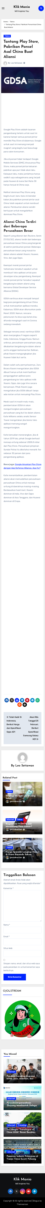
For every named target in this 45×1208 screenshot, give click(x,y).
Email (6, 936)
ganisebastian (16, 801)
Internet (10, 820)
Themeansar (22, 1204)
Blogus (36, 1201)
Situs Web (7, 948)
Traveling (22, 1125)
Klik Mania (22, 7)
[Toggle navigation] (3, 8)
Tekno (7, 36)
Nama (6, 925)
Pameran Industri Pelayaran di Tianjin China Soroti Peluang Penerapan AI (22, 1159)
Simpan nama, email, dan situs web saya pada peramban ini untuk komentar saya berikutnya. (21, 967)
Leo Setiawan (16, 63)
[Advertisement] (23, 112)
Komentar (8, 888)
